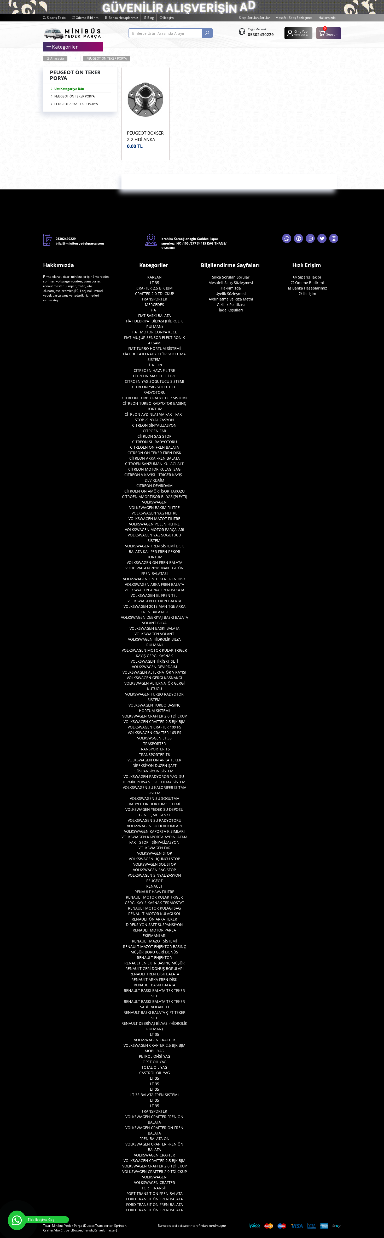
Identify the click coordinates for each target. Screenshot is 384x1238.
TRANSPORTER (154, 299)
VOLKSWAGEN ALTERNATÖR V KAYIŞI (154, 672)
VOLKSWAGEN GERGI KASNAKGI (154, 677)
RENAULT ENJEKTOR (154, 957)
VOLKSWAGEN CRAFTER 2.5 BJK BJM (154, 721)
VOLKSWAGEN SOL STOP (154, 864)
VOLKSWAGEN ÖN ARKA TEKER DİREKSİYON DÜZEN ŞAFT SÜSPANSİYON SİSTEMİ (154, 765)
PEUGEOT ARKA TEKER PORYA (76, 104)
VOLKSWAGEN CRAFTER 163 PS (154, 732)
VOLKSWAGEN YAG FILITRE (154, 513)
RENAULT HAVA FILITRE (154, 891)
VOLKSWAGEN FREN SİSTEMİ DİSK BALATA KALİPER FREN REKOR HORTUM (154, 551)
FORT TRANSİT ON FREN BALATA (154, 1193)
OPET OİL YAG (154, 1061)
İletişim (168, 17)
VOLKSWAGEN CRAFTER (154, 1039)
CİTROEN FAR (154, 430)
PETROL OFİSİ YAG (154, 1056)
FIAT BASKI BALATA (154, 315)
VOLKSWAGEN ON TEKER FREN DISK (154, 578)
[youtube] (310, 238)
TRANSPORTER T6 (154, 754)
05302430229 (261, 34)
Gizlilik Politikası (231, 304)
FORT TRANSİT (154, 1187)
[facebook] (298, 238)
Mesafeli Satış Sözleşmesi (294, 17)
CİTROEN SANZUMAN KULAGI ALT (154, 463)
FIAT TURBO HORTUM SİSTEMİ (154, 348)
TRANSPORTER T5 (154, 749)
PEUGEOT (154, 880)
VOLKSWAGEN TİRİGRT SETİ (154, 661)
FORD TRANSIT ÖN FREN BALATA (154, 1198)
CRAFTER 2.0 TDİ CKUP (154, 293)
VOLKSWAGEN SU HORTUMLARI (154, 825)
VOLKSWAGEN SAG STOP (154, 869)
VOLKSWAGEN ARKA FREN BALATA (154, 584)
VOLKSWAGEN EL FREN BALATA (154, 600)
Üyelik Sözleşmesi (231, 293)
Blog (150, 17)
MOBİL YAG (154, 1050)
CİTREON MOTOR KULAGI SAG (154, 469)
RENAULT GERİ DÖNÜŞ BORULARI (154, 968)
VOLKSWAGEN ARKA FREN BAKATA (154, 589)
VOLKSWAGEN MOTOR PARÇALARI (154, 529)
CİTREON (154, 364)
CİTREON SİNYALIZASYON (154, 425)
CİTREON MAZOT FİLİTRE (154, 375)
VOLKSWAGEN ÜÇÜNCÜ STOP (154, 858)
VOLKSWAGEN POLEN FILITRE (154, 524)
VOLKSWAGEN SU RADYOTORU (154, 820)
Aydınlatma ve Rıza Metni (231, 299)
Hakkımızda (327, 17)
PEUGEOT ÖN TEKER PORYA (106, 58)
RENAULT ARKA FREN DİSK (154, 979)
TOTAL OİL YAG (154, 1067)
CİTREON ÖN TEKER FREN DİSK (154, 452)
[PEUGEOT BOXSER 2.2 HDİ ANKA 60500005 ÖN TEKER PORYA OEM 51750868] (145, 99)
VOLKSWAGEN (154, 502)
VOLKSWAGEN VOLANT (154, 633)
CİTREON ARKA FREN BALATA (154, 458)
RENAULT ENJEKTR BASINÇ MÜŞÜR (154, 963)
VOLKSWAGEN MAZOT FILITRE (154, 518)
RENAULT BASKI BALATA (154, 984)
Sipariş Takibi (56, 17)
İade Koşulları (231, 310)
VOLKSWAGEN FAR (154, 847)
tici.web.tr (185, 1225)
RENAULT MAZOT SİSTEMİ (154, 941)
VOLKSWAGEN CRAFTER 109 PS (154, 727)
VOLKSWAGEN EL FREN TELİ (154, 595)
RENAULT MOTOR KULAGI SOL (154, 913)
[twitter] (322, 238)
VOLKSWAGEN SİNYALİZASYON (154, 875)
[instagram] (333, 238)
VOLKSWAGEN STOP (154, 853)
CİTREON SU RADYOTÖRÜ (154, 441)
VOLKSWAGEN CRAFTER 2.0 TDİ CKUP (154, 716)
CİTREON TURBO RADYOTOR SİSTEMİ (154, 397)
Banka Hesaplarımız (123, 17)
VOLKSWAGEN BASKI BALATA (154, 628)
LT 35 (154, 282)
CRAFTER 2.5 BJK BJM (154, 288)
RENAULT (154, 886)
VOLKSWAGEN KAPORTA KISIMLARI (154, 831)
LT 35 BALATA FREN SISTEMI (154, 1094)
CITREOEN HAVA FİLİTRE (154, 370)
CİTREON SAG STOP (154, 436)
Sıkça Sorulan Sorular (254, 17)
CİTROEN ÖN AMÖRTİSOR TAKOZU (154, 491)
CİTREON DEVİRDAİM (154, 485)
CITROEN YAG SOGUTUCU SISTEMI (154, 381)
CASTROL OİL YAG (154, 1072)
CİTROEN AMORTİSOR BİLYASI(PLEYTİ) (154, 496)
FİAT (154, 310)
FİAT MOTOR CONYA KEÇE (154, 331)
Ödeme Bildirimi (87, 17)
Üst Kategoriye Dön (69, 88)
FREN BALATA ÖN (154, 1138)
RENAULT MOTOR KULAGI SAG (154, 908)
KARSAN (154, 277)
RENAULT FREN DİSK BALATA (154, 973)
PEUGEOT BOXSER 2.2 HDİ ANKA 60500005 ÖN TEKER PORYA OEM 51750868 (145, 136)
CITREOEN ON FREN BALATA (154, 447)
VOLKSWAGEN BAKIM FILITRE (154, 507)
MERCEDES (154, 304)
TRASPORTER (154, 743)
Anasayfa (57, 58)
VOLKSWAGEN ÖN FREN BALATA (154, 562)
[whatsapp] (286, 238)
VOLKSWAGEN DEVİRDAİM (154, 666)
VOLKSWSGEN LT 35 (154, 738)
